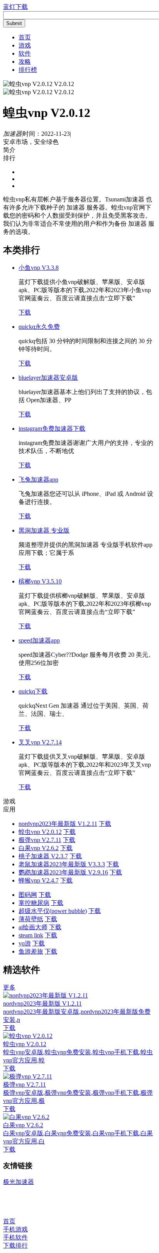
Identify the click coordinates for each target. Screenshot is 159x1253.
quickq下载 (33, 691)
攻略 (25, 61)
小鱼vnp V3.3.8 (39, 267)
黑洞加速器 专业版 (44, 530)
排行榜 (28, 69)
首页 (25, 37)
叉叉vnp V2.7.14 (40, 742)
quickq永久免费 (39, 326)
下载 (25, 312)
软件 (25, 53)
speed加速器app (39, 640)
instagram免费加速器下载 (52, 428)
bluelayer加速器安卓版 (48, 377)
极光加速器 (18, 1182)
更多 (9, 987)
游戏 (25, 45)
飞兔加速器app (38, 479)
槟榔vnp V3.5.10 (40, 581)
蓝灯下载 (15, 6)
